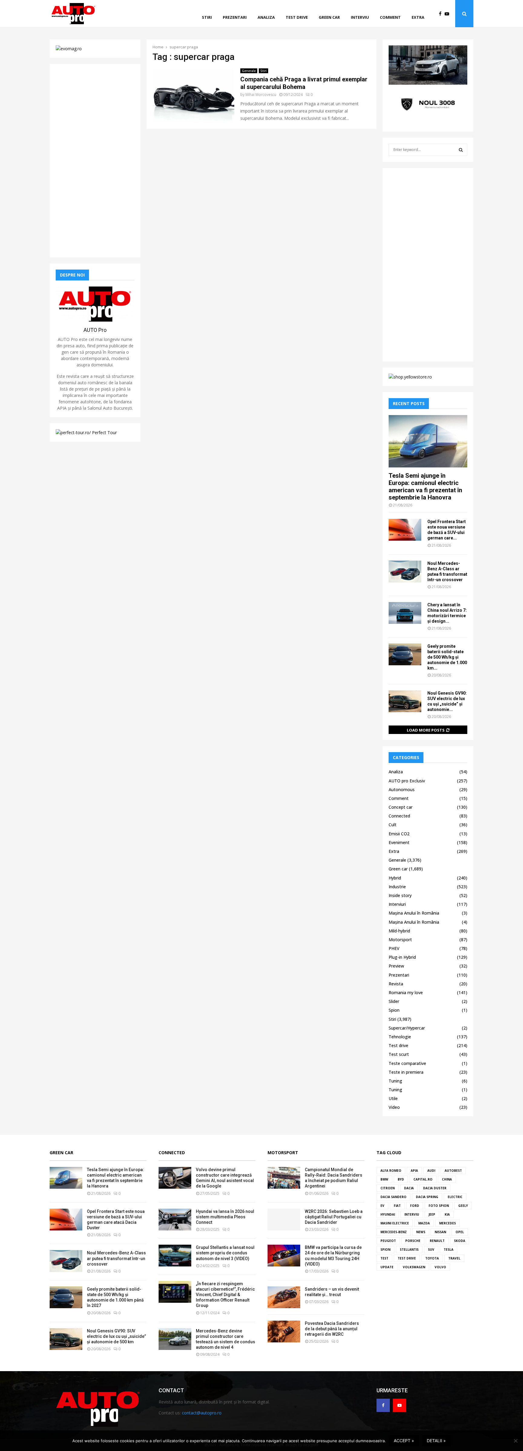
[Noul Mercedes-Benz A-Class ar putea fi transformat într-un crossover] (405, 571)
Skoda (459, 1241)
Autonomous (402, 789)
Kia (447, 1214)
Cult (392, 824)
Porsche (412, 1241)
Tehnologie (400, 1037)
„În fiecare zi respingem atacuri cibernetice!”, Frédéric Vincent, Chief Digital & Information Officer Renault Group (225, 1294)
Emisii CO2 (399, 834)
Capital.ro (423, 1179)
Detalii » (436, 1440)
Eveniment (399, 842)
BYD (401, 1179)
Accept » (404, 1440)
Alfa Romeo (390, 1170)
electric (455, 1197)
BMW (384, 1179)
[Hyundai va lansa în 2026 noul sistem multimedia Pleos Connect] (175, 1219)
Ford (414, 1206)
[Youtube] (448, 13)
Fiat (397, 1206)
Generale (249, 71)
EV (382, 1206)
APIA (414, 1170)
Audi (431, 1170)
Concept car (401, 807)
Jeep (432, 1214)
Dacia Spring (427, 1197)
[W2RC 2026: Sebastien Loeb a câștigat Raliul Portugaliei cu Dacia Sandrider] (284, 1219)
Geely (463, 1206)
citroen (387, 1188)
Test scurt (399, 1054)
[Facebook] (442, 13)
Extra (418, 17)
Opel (460, 1232)
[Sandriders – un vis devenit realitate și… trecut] (284, 1297)
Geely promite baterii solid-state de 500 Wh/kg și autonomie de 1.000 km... (447, 657)
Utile (393, 1098)
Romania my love (406, 992)
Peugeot (388, 1241)
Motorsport (400, 939)
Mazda (424, 1223)
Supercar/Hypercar (407, 1028)
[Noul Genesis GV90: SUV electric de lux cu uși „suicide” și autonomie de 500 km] (405, 701)
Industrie (397, 886)
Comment (390, 17)
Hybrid (395, 878)
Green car (329, 17)
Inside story (400, 895)
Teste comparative (407, 1063)
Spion (394, 1010)
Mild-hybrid (399, 931)
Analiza (266, 17)
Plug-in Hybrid (402, 957)
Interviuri (397, 904)
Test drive (297, 17)
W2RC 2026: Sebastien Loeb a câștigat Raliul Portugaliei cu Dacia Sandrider (334, 1217)
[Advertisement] (95, 160)
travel (454, 1258)
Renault (437, 1241)
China (447, 1179)
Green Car (61, 1152)
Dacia (409, 1188)
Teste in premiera (406, 1072)
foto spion (439, 1206)
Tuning (395, 1081)
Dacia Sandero (393, 1197)
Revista (396, 984)
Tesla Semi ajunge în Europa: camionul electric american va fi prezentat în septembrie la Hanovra (425, 486)
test (384, 1258)
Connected (399, 816)
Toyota (432, 1258)
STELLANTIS (409, 1249)
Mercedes (447, 1223)
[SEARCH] (460, 150)
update (386, 1267)
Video (394, 1107)
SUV (431, 1249)
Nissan (440, 1232)
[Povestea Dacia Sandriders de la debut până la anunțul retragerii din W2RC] (284, 1331)
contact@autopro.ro (202, 1413)
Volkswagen (414, 1267)
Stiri (207, 17)
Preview (396, 966)
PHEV (394, 948)
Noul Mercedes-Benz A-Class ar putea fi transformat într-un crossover (116, 1258)
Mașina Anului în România (414, 913)
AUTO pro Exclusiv (407, 781)
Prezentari (235, 17)
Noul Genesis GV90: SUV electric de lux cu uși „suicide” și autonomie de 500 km (116, 1336)
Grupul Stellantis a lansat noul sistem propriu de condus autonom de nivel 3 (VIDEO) (225, 1253)
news (420, 1232)
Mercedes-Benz (393, 1232)
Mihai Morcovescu (260, 94)
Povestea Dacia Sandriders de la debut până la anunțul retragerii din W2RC (332, 1329)
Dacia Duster (434, 1188)
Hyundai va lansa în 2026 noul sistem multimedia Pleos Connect (225, 1217)
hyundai (387, 1214)
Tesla (448, 1249)
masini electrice (394, 1223)
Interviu (360, 17)
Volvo (440, 1267)
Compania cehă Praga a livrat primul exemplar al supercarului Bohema (303, 83)
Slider (394, 1001)
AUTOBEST (453, 1170)
